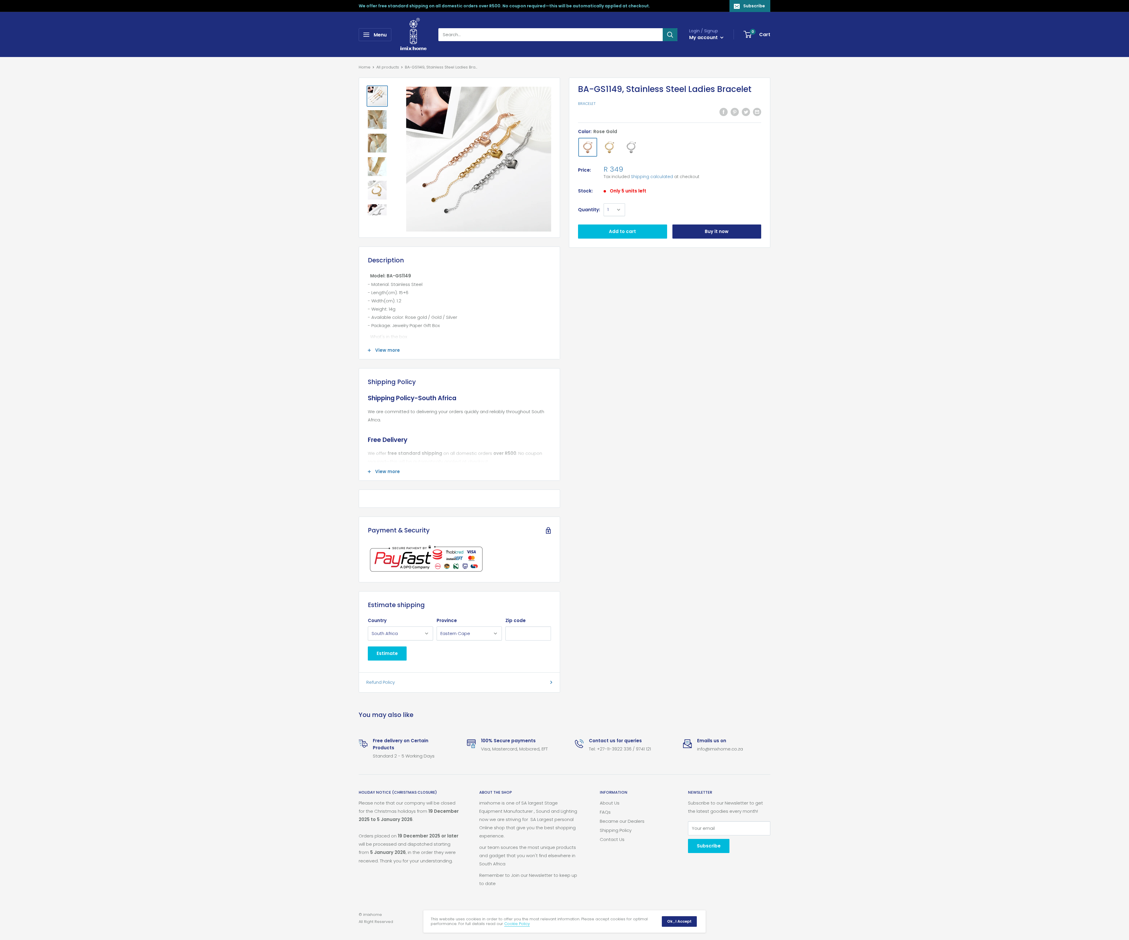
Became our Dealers (622, 821)
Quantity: (589, 210)
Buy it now (717, 231)
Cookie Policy (517, 923)
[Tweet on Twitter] (746, 112)
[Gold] (609, 147)
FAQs (605, 812)
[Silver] (631, 147)
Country (377, 620)
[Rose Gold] (587, 147)
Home (364, 67)
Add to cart (622, 231)
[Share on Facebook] (723, 112)
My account (704, 37)
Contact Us (612, 839)
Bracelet (587, 104)
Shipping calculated (652, 177)
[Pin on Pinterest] (735, 112)
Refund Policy (380, 682)
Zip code (515, 620)
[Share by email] (757, 112)
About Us (609, 803)
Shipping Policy (616, 830)
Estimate (387, 653)
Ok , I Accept (679, 921)
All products (387, 67)
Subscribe (754, 6)
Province (447, 620)
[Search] (670, 34)
